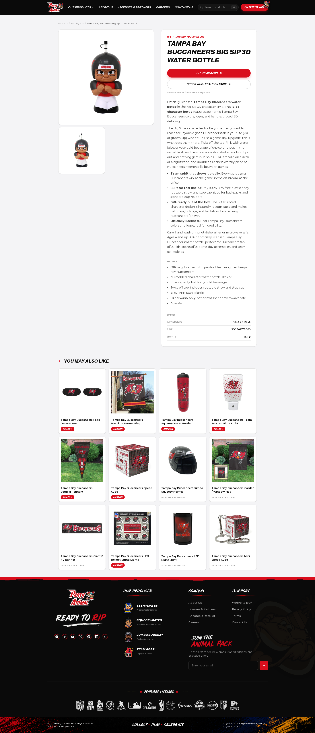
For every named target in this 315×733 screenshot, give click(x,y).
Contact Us (184, 7)
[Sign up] (264, 665)
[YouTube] (72, 636)
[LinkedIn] (97, 636)
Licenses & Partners (134, 7)
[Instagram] (56, 636)
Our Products (79, 7)
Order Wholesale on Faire (207, 84)
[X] (80, 636)
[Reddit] (88, 636)
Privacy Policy (241, 609)
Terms (236, 616)
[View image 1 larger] (106, 77)
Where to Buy (242, 602)
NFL (169, 37)
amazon (67, 429)
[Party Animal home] (55, 7)
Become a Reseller (201, 616)
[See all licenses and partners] (157, 705)
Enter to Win (254, 7)
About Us (106, 7)
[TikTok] (64, 636)
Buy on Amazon (207, 73)
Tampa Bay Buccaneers (189, 37)
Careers (163, 7)
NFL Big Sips (77, 23)
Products (63, 23)
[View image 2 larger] (81, 150)
